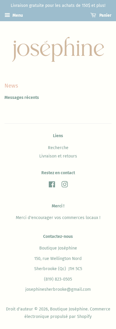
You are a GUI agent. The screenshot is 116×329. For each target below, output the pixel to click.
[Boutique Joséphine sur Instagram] (64, 185)
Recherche (58, 147)
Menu (17, 15)
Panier (105, 15)
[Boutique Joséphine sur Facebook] (51, 185)
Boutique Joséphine (69, 309)
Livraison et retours (58, 156)
